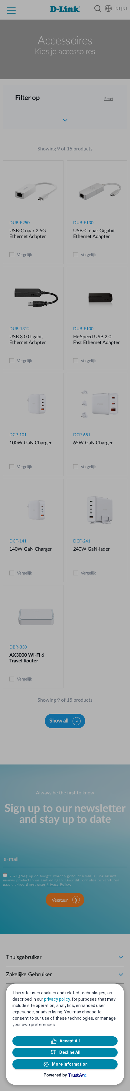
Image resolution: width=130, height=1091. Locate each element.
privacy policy (57, 999)
